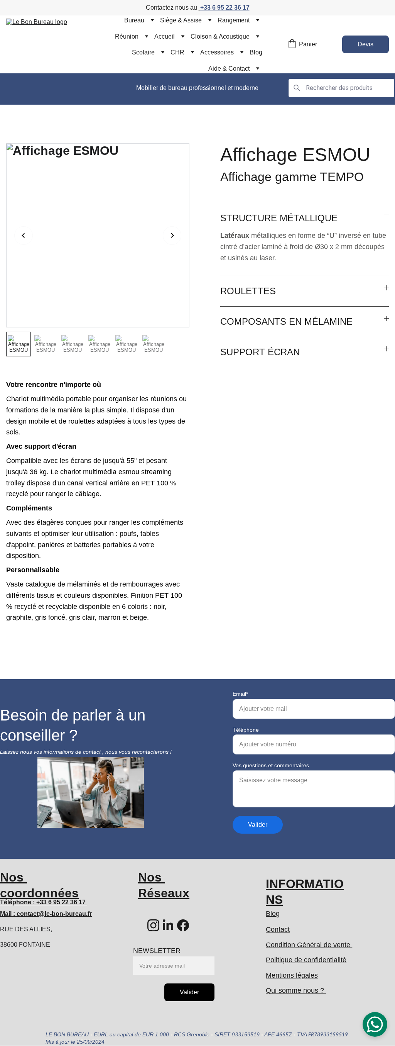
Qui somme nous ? (296, 990)
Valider (257, 824)
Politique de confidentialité (306, 960)
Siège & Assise (181, 20)
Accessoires (217, 52)
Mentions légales (292, 975)
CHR (177, 52)
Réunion (126, 36)
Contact (278, 929)
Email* (240, 694)
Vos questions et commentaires (271, 765)
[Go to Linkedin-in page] (168, 925)
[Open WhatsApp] (375, 1024)
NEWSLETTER (157, 950)
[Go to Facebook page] (183, 925)
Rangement (234, 20)
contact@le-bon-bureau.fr (54, 913)
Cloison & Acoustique (220, 36)
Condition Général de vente (309, 945)
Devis (365, 44)
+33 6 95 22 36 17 (225, 7)
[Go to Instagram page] (153, 925)
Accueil (164, 36)
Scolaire (143, 52)
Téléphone (246, 730)
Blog (256, 52)
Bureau (134, 20)
